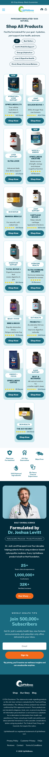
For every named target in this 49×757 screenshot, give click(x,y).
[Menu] (3, 9)
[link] (13, 84)
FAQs (40, 741)
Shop (15, 692)
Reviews (10, 745)
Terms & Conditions (34, 745)
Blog (34, 692)
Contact (20, 745)
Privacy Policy (12, 741)
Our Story (25, 692)
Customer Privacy (28, 741)
